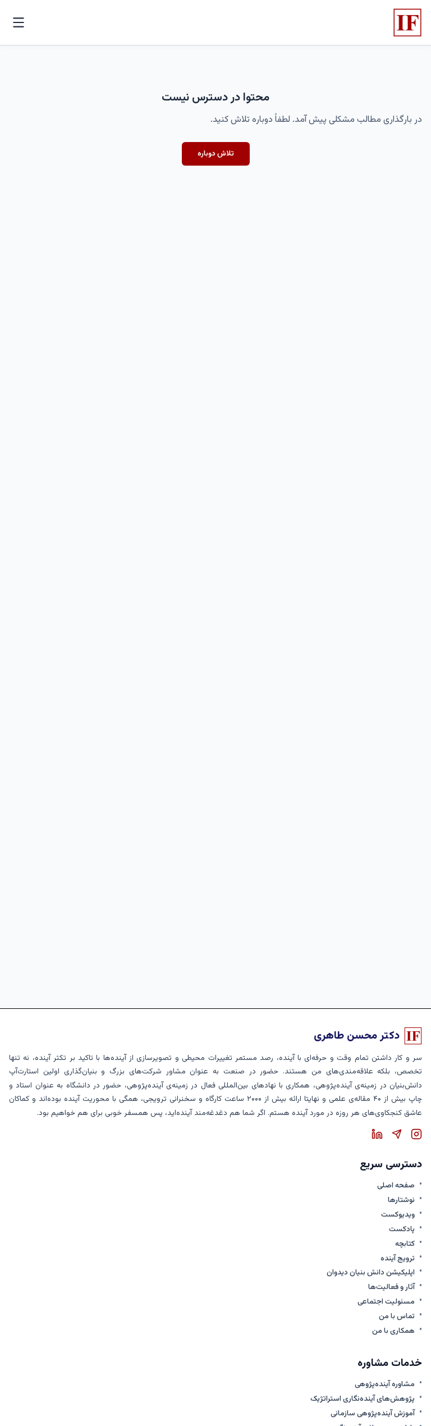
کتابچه (405, 1244)
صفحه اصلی (396, 1186)
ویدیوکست (398, 1215)
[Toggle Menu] (18, 22)
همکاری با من (393, 1331)
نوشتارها (401, 1200)
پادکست (402, 1229)
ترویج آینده (397, 1259)
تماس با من (397, 1316)
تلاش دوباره (216, 153)
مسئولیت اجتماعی (386, 1302)
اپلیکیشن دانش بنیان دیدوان (371, 1273)
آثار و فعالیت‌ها (391, 1287)
